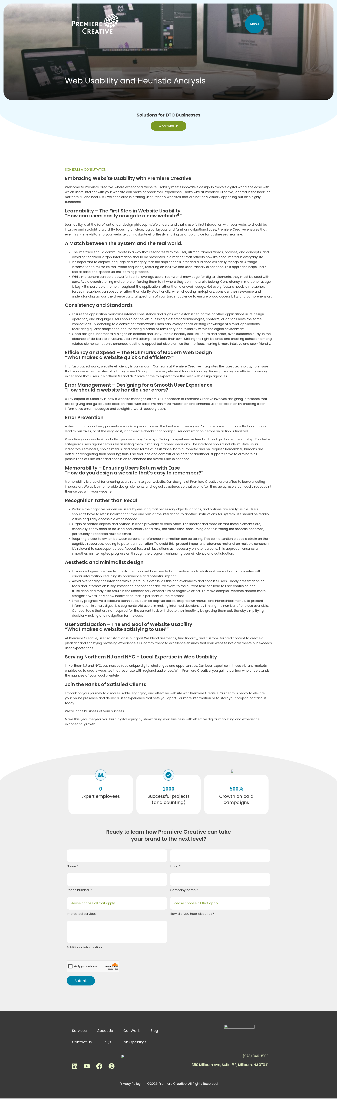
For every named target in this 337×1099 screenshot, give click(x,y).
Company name (183, 890)
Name (72, 866)
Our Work (131, 1030)
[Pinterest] (111, 1066)
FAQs (106, 1042)
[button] (254, 23)
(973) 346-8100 (256, 1055)
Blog (154, 1030)
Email (174, 866)
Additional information (84, 947)
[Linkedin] (74, 1066)
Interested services (82, 913)
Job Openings (134, 1042)
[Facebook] (99, 1066)
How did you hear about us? (192, 913)
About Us (105, 1030)
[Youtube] (87, 1066)
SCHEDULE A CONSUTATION (85, 169)
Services (79, 1030)
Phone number (78, 890)
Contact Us (82, 1042)
